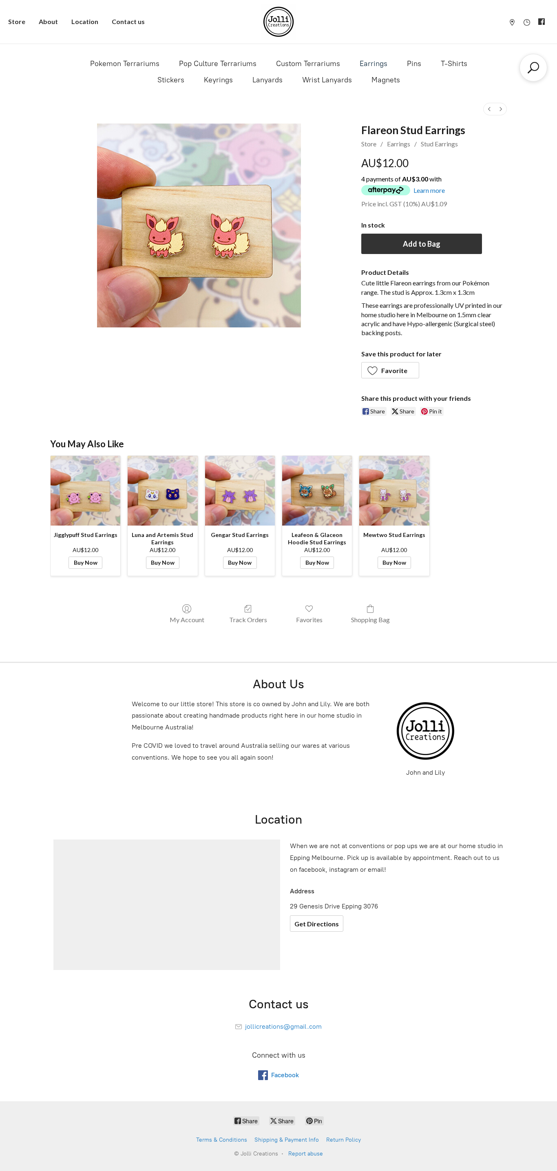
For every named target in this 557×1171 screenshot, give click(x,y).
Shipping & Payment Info (286, 1139)
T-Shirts (454, 63)
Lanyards (267, 79)
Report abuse (305, 1153)
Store (16, 21)
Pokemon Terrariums (124, 63)
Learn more (429, 190)
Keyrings (218, 79)
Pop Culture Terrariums (217, 63)
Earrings (373, 63)
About (48, 21)
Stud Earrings (439, 144)
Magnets (385, 79)
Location (84, 21)
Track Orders (248, 619)
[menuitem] (489, 109)
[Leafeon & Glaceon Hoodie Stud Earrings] (317, 491)
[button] (390, 370)
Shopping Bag (370, 619)
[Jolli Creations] (278, 22)
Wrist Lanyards (327, 79)
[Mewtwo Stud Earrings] (394, 491)
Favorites (309, 619)
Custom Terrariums (308, 63)
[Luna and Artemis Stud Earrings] (162, 491)
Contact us (128, 21)
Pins (414, 63)
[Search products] (533, 67)
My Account (187, 619)
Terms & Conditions (221, 1139)
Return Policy (343, 1139)
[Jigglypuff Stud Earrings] (85, 491)
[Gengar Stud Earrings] (240, 491)
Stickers (170, 79)
